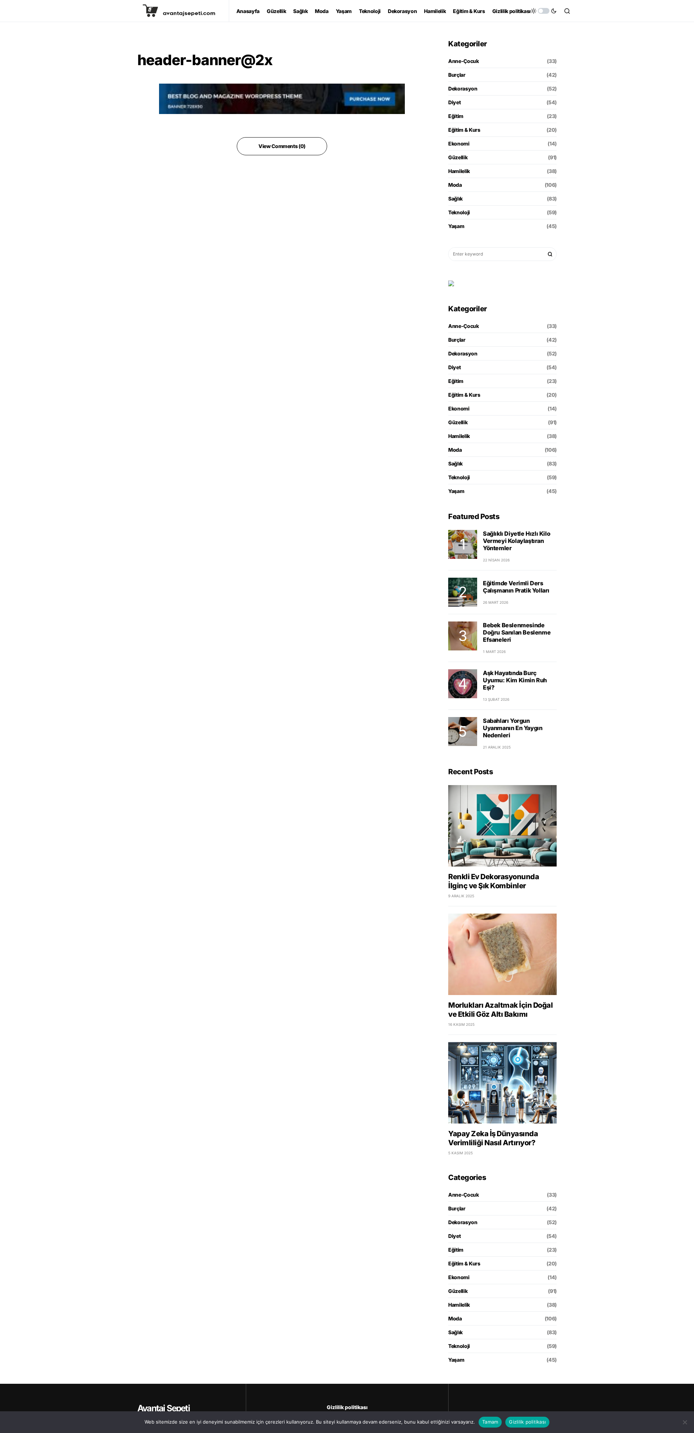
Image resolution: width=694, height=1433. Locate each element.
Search (550, 254)
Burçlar (457, 75)
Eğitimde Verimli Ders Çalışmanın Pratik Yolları (516, 586)
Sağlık (455, 198)
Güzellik (457, 157)
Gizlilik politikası (347, 1407)
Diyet (454, 102)
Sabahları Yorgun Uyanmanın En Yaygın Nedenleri (512, 728)
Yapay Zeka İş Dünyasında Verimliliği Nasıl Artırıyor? (493, 1138)
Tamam (490, 1422)
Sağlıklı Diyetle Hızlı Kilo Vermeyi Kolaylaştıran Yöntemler (516, 541)
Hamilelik (459, 171)
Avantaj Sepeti (163, 1408)
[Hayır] (685, 1422)
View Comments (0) (281, 146)
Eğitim (455, 116)
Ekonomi (459, 143)
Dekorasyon (462, 88)
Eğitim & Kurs (464, 130)
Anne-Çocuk (463, 61)
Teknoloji (459, 212)
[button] (544, 11)
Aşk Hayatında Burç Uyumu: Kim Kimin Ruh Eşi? (515, 680)
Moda (455, 185)
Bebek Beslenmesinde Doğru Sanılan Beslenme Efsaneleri (517, 632)
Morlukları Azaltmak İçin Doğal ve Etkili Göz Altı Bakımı (500, 1010)
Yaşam (456, 226)
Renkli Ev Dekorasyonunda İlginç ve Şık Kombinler (493, 881)
